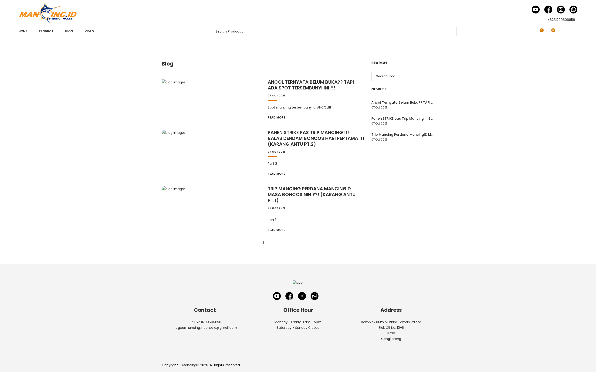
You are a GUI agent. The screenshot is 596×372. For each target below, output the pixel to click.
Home (23, 31)
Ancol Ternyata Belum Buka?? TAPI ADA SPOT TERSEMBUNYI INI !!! (311, 85)
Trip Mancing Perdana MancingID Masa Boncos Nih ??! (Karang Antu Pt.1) (312, 194)
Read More (276, 117)
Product (46, 31)
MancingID (190, 365)
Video (89, 31)
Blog (69, 31)
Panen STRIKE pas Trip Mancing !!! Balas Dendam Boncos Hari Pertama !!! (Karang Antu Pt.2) (316, 138)
